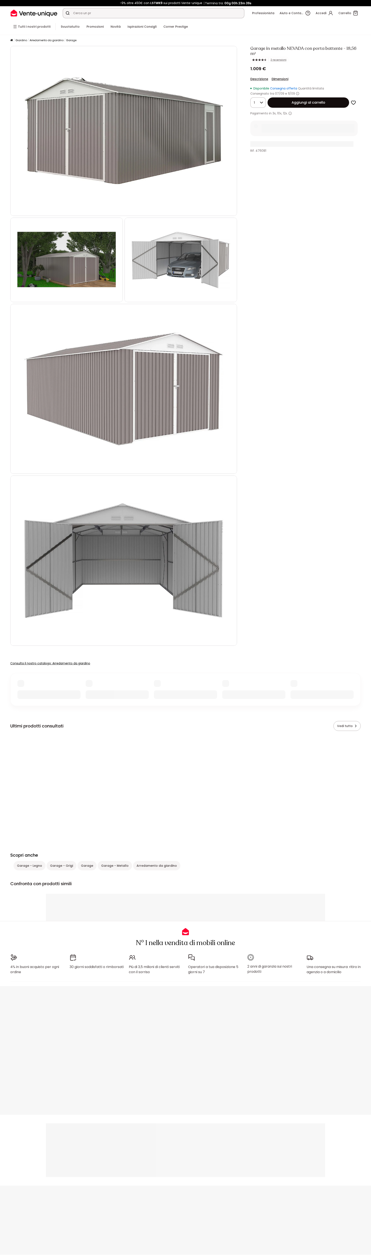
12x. (285, 113)
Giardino (21, 40)
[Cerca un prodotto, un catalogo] (67, 13)
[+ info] (290, 113)
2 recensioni (278, 60)
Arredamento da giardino (47, 40)
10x (279, 113)
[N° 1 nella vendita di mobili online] (34, 13)
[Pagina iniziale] (11, 40)
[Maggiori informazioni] (297, 93)
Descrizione (259, 79)
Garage (71, 40)
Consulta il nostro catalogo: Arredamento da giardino (50, 663)
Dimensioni (280, 79)
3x (274, 113)
